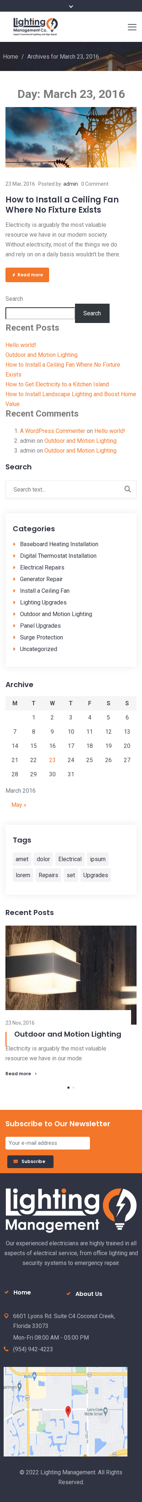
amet (22, 859)
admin (70, 184)
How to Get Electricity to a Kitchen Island (57, 384)
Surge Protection (41, 637)
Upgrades (95, 875)
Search (14, 298)
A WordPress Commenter (52, 430)
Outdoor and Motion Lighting (41, 354)
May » (19, 804)
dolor (43, 859)
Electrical (70, 859)
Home (10, 56)
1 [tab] (68, 1088)
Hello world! (20, 345)
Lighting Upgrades (43, 602)
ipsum (98, 859)
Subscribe (34, 1161)
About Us (88, 1294)
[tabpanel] (71, 1001)
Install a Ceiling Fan (45, 590)
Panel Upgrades (40, 625)
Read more (30, 275)
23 (52, 760)
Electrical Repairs (42, 567)
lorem (23, 875)
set (71, 875)
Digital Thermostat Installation (58, 555)
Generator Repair (41, 579)
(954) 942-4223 (33, 1349)
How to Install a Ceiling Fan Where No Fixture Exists (62, 205)
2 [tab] (73, 1088)
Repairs (48, 875)
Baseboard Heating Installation (59, 544)
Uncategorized (38, 649)
